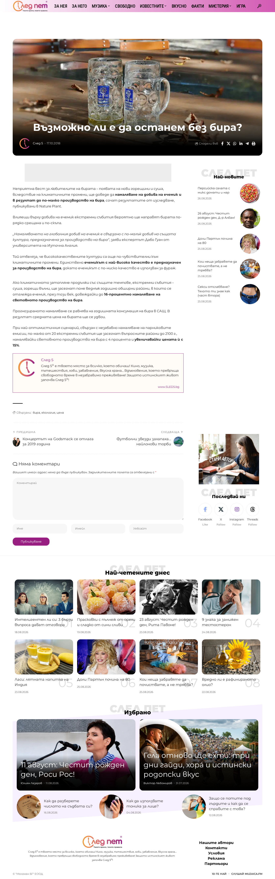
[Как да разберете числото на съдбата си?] (29, 807)
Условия (216, 853)
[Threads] (252, 515)
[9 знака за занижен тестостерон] (231, 597)
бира (36, 412)
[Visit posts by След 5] (25, 143)
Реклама (216, 858)
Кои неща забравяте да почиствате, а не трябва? (217, 266)
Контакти (216, 848)
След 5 (38, 143)
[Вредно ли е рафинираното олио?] (231, 656)
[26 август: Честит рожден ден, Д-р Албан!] (250, 218)
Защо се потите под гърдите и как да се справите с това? (230, 803)
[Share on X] (228, 143)
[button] (259, 6)
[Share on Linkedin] (241, 143)
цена (60, 412)
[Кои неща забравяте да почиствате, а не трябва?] (250, 269)
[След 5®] (30, 6)
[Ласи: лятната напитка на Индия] (44, 656)
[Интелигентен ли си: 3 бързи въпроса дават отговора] (44, 597)
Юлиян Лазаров (31, 783)
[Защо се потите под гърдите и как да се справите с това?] (194, 807)
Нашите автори (216, 843)
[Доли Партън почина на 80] (250, 244)
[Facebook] (205, 515)
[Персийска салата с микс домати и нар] (250, 193)
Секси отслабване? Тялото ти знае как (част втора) (214, 291)
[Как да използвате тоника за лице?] (111, 807)
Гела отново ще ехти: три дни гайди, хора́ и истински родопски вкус (197, 765)
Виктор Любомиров (158, 783)
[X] (220, 515)
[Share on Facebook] (222, 143)
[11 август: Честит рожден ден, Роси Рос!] (76, 755)
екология (48, 412)
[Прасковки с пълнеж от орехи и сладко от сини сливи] (106, 597)
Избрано (137, 712)
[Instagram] (236, 515)
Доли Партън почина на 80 (103, 679)
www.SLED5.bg (168, 387)
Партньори (216, 863)
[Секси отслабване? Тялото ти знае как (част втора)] (250, 294)
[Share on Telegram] (247, 143)
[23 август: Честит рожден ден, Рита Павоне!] (169, 597)
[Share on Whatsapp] (235, 143)
